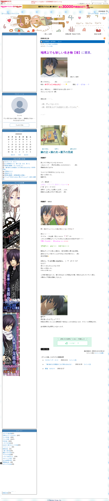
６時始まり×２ (8, 171)
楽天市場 (105, 3)
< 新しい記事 (48, 34)
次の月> (26, 154)
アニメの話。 (6, 439)
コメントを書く (99, 353)
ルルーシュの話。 (8, 458)
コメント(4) (72, 360)
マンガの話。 (6, 437)
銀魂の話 (5, 493)
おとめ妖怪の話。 (8, 460)
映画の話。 (6, 449)
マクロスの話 (6, 454)
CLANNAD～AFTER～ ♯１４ (52, 41)
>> (83, 3)
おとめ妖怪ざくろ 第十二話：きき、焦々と (17, 163)
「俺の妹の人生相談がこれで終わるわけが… (59, 364)
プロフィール (15, 13)
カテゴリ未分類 (7, 433)
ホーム (4, 13)
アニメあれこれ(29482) (51, 44)
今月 (19, 154)
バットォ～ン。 (7, 447)
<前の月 (13, 154)
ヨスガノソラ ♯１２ (10, 161)
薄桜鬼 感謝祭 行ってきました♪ (13, 165)
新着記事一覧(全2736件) (72, 34)
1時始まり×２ (8, 173)
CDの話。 (6, 441)
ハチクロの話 (6, 443)
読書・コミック (7, 3)
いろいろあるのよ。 (8, 456)
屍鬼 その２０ (50, 368)
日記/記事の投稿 (19, 159)
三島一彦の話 (6, 451)
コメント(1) (87, 364)
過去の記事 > (98, 34)
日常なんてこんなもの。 (10, 435)
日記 (8, 13)
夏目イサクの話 (7, 452)
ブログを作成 (97, 3)
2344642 (102, 11)
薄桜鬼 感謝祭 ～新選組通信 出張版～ (15, 175)
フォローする (19, 125)
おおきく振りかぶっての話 (10, 445)
